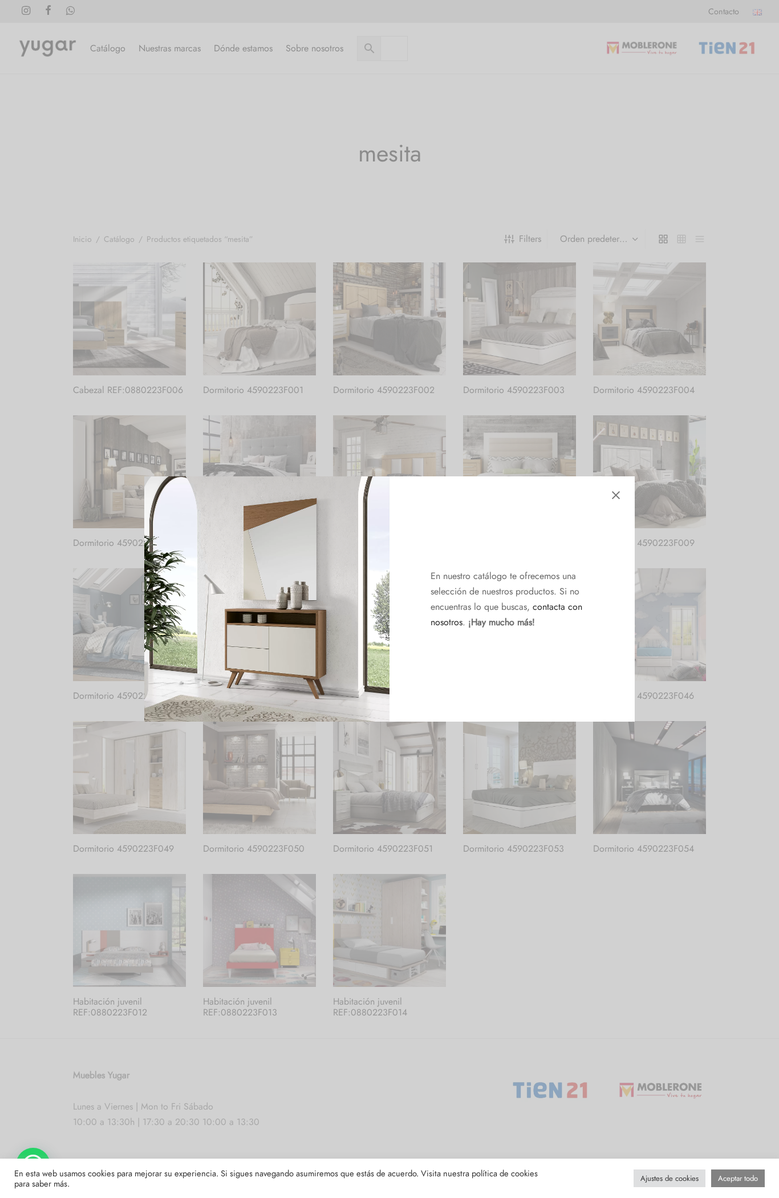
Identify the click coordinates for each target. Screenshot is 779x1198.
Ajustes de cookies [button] (669, 1178)
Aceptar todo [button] (738, 1178)
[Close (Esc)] (616, 495)
